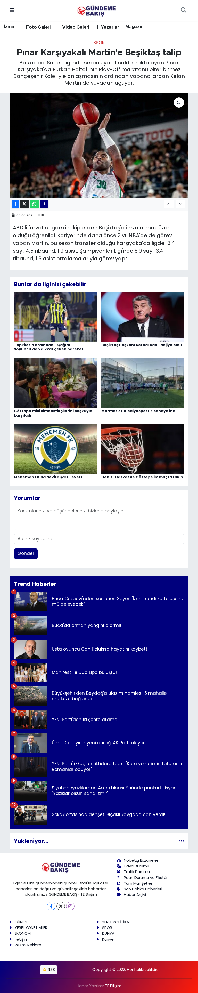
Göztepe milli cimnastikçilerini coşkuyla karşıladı (53, 413)
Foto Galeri (38, 27)
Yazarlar (109, 27)
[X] (60, 906)
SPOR (99, 42)
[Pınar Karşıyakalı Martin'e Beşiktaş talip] (99, 145)
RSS (51, 969)
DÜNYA (108, 933)
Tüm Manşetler (138, 883)
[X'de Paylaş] (24, 204)
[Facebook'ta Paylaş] (15, 204)
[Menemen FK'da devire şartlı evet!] (55, 449)
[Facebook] (51, 906)
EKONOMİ (23, 933)
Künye (108, 939)
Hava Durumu (136, 866)
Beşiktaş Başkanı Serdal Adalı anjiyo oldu (141, 345)
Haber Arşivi (135, 894)
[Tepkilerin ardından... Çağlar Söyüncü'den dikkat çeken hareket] (55, 316)
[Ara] (183, 10)
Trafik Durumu (137, 871)
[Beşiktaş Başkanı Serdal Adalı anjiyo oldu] (142, 316)
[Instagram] (70, 906)
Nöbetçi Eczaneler (141, 860)
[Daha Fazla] (44, 204)
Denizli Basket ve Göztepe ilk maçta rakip (142, 477)
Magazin (134, 27)
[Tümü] (181, 841)
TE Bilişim (113, 985)
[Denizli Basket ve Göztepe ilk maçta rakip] (142, 449)
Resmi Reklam (28, 945)
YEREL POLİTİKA (115, 922)
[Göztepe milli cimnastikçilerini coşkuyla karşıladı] (55, 383)
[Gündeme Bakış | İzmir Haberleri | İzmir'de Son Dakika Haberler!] (96, 10)
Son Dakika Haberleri (143, 889)
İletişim (21, 939)
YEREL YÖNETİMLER (31, 927)
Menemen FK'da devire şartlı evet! (48, 477)
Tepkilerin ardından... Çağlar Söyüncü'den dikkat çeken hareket (49, 347)
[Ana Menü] (12, 10)
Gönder (26, 553)
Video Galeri (75, 27)
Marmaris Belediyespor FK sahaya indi (138, 411)
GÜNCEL (22, 922)
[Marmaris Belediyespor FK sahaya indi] (142, 383)
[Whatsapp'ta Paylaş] (34, 204)
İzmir (9, 27)
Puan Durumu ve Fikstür (146, 877)
